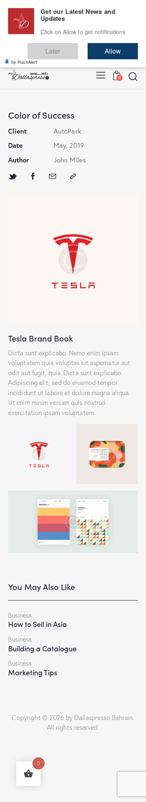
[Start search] (133, 76)
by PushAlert (24, 56)
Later (77, 47)
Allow (121, 47)
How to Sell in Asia (37, 624)
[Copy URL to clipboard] (73, 176)
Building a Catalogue (42, 648)
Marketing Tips (32, 672)
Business (20, 615)
